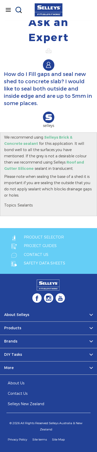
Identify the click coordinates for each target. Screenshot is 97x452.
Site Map (58, 439)
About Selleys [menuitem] (16, 314)
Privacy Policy (17, 439)
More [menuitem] (9, 367)
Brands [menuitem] (10, 341)
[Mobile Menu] (8, 10)
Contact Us (17, 393)
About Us (16, 383)
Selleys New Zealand (26, 404)
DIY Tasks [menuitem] (13, 354)
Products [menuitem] (12, 328)
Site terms (39, 439)
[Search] (19, 10)
